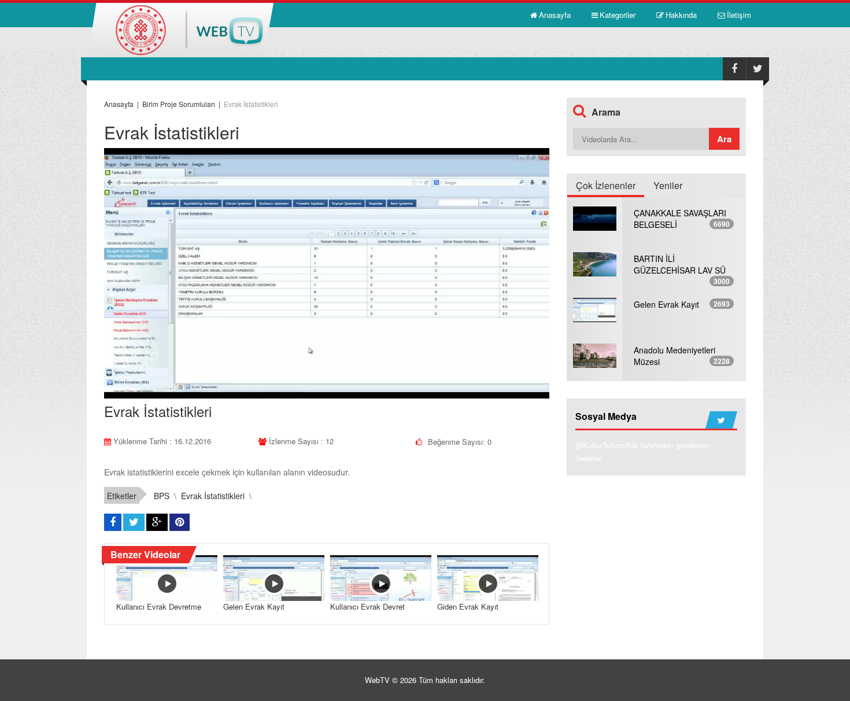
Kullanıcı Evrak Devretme (158, 606)
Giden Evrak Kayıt (467, 606)
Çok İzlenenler (605, 185)
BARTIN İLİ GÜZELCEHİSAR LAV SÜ (680, 264)
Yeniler (667, 185)
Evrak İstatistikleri (213, 495)
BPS (161, 495)
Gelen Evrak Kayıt (253, 606)
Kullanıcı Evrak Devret (367, 606)
